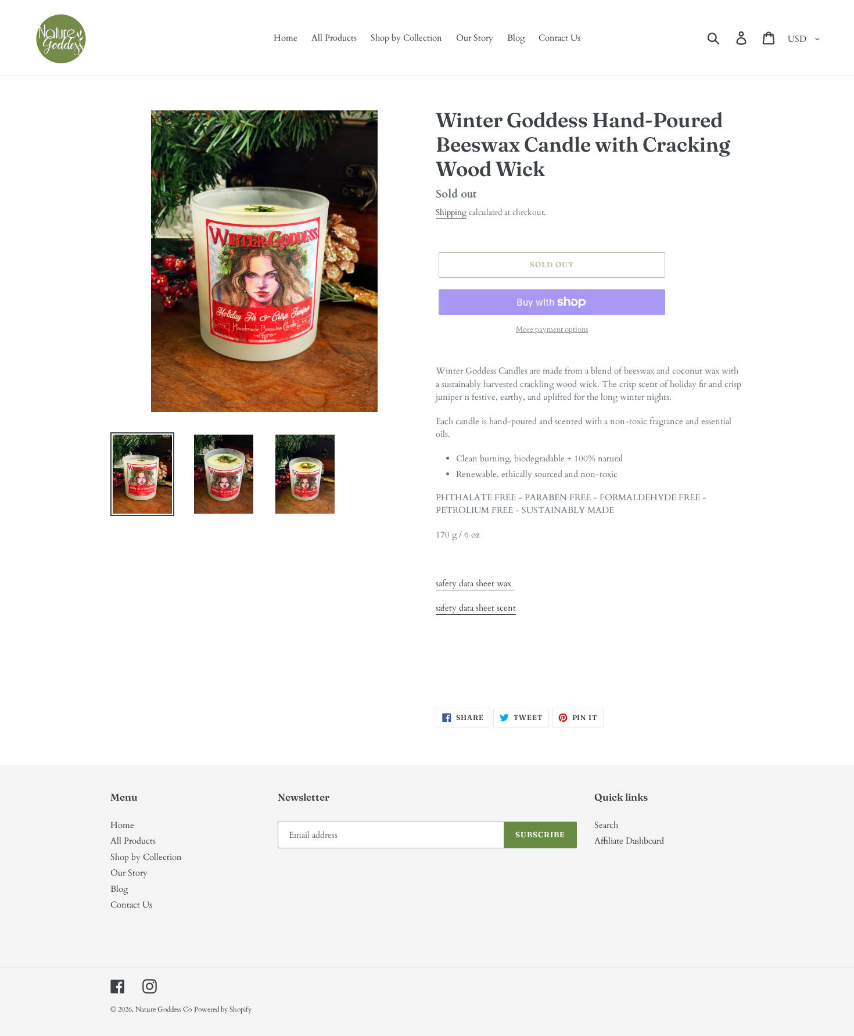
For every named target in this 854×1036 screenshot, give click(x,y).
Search (606, 825)
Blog (119, 889)
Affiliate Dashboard (629, 841)
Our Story (129, 873)
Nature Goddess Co (163, 1009)
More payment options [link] (552, 329)
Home (122, 825)
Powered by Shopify (223, 1009)
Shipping (451, 212)
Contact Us (131, 904)
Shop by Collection (146, 857)
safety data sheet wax (475, 583)
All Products (133, 841)
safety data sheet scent (476, 608)
